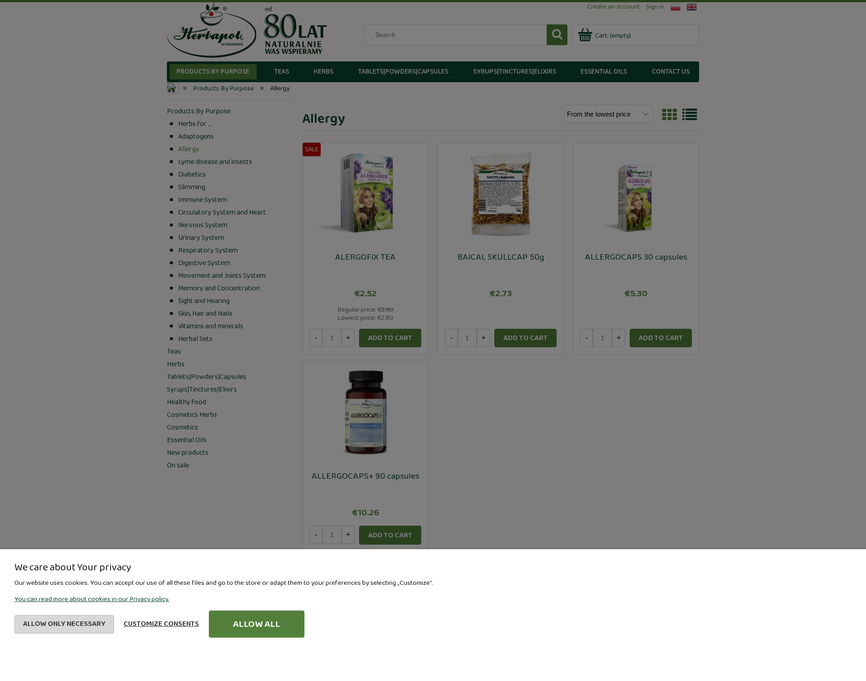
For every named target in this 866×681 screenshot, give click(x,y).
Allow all (256, 624)
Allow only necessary (64, 624)
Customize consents (161, 624)
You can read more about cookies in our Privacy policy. (91, 599)
